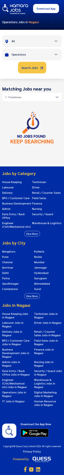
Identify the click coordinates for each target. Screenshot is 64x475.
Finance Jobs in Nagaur (44, 351)
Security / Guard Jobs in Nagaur (48, 372)
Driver (36, 187)
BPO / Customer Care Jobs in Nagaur (16, 342)
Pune (5, 257)
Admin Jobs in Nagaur (11, 363)
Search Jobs (30, 68)
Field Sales (39, 198)
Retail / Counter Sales (46, 192)
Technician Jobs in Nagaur (46, 315)
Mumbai (39, 262)
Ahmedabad (42, 283)
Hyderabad (41, 273)
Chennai (7, 262)
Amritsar (7, 267)
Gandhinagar (10, 283)
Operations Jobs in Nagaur (14, 394)
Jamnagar (40, 267)
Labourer (8, 187)
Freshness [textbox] (15, 97)
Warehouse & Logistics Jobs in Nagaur (44, 383)
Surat (37, 289)
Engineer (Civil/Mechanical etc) (16, 224)
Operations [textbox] (19, 54)
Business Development (16, 203)
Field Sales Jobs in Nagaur (46, 342)
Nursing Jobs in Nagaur (44, 363)
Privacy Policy (32, 451)
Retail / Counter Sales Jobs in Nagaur (47, 333)
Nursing (37, 209)
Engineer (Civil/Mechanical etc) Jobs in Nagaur (14, 383)
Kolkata (39, 251)
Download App (46, 8)
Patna (6, 278)
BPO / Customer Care (16, 198)
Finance (37, 203)
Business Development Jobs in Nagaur (15, 353)
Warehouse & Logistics (46, 223)
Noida (38, 257)
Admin (6, 209)
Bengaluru (8, 251)
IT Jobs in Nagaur (13, 401)
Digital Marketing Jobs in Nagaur (45, 394)
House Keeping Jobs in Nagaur (15, 315)
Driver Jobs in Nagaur (48, 322)
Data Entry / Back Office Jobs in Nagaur (16, 372)
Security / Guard (42, 214)
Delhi (5, 273)
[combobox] (36, 41)
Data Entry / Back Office (13, 215)
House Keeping (12, 182)
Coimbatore (10, 289)
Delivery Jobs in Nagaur (12, 333)
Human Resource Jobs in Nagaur (45, 403)
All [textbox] (13, 41)
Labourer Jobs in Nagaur (12, 324)
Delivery (7, 192)
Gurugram (40, 278)
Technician (39, 182)
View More (32, 233)
